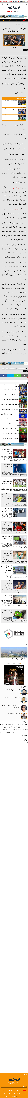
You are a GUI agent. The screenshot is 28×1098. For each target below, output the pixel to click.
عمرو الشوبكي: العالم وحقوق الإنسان (13, 713)
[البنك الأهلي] (14, 364)
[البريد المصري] (14, 675)
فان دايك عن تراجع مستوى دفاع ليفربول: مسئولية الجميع (10, 433)
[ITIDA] (14, 633)
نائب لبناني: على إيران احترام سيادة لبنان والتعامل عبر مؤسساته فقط (12, 727)
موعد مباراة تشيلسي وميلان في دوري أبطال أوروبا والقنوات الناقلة (10, 429)
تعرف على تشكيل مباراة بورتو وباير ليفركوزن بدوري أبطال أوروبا (10, 410)
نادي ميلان (15, 209)
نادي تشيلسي (17, 187)
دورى (25, 106)
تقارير (10, 20)
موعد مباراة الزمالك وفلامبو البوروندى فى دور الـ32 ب (10, 101)
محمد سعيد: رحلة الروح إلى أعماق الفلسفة (12, 690)
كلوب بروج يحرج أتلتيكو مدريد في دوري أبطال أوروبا (9, 115)
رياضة (25, 22)
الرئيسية (24, 20)
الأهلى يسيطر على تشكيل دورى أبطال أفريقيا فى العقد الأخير (10, 399)
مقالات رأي (23, 687)
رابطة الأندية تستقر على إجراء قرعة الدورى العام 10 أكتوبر (10, 438)
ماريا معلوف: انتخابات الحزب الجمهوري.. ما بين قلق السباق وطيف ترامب (10, 707)
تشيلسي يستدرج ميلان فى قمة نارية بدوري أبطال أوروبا (9, 109)
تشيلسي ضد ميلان (21, 368)
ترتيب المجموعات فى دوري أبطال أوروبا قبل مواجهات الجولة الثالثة (10, 424)
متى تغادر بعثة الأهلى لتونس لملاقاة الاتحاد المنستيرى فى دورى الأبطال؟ (10, 419)
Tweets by (26, 742)
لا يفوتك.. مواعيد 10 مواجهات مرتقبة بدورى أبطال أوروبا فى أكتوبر (10, 414)
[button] (20, 663)
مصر (17, 20)
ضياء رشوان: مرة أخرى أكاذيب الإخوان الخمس (11, 698)
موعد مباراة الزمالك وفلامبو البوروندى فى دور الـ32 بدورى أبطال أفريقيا (10, 385)
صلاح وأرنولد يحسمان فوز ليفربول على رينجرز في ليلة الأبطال (10, 404)
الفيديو (25, 644)
